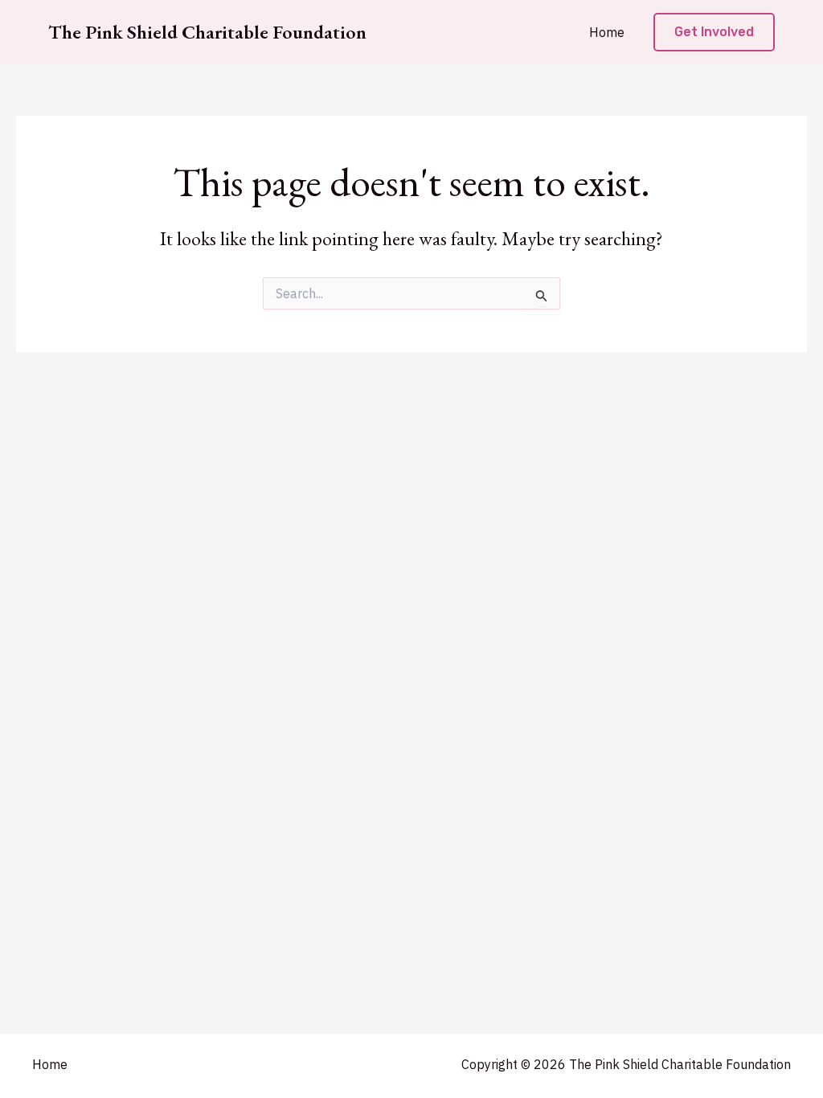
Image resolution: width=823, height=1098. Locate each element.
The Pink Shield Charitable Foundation (207, 31)
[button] (714, 32)
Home (606, 32)
